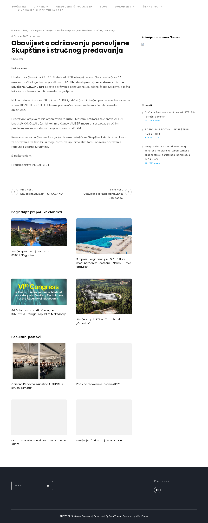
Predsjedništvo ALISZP (74, 6)
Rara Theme (115, 516)
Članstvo (151, 6)
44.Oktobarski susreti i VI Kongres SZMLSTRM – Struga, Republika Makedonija (38, 312)
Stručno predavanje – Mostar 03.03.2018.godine (30, 253)
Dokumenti (123, 6)
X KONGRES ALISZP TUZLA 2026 (41, 10)
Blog (103, 6)
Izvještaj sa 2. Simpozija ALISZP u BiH (99, 440)
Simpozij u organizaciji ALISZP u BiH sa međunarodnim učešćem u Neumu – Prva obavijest (103, 263)
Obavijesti (17, 59)
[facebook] (157, 490)
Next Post (103, 193)
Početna (19, 6)
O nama (39, 6)
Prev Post (41, 191)
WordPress (142, 516)
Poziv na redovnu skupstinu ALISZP (98, 384)
